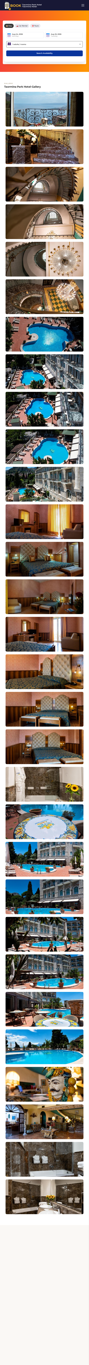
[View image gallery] (44, 109)
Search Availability (45, 53)
